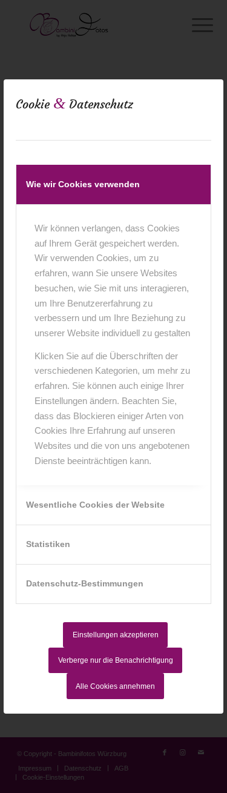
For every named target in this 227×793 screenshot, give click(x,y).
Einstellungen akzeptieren (116, 635)
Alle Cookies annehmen (115, 686)
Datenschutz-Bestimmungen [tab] (84, 583)
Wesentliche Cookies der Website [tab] (95, 504)
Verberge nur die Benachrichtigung (115, 660)
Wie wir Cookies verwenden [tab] (83, 184)
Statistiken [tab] (48, 544)
